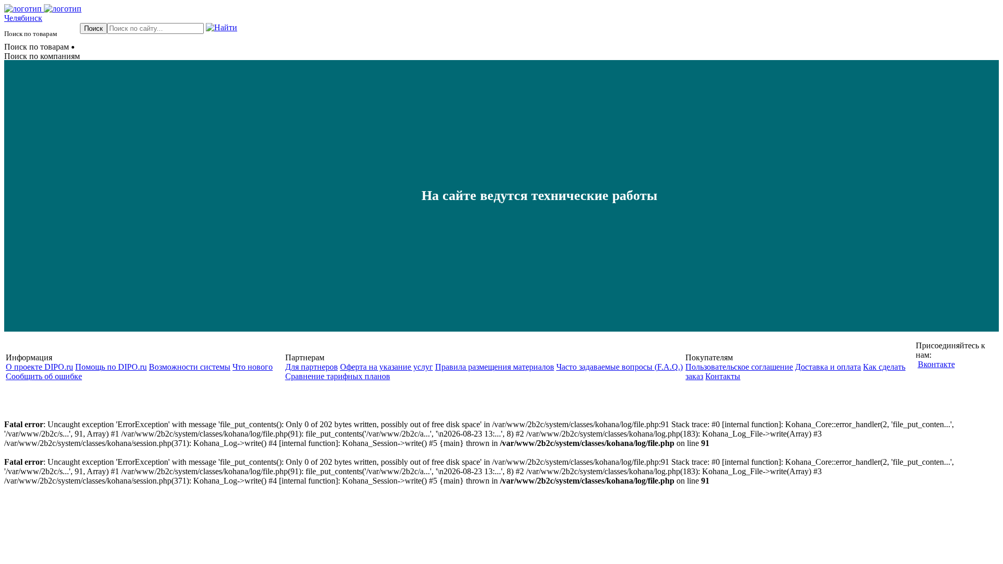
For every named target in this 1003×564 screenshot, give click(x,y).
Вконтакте (936, 364)
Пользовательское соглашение (739, 366)
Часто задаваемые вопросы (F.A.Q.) (619, 366)
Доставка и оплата (828, 366)
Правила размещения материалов (494, 366)
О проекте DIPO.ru (39, 366)
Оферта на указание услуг (386, 366)
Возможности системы (189, 366)
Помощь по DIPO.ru (111, 366)
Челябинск (23, 18)
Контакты (722, 376)
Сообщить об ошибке (44, 376)
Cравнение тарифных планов (337, 376)
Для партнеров (311, 366)
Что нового (252, 366)
